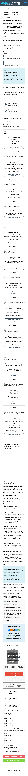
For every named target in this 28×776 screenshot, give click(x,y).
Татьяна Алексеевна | (11, 728)
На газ (11, 700)
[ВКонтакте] (9, 630)
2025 (11, 693)
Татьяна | (8, 713)
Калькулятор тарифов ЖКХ (14, 760)
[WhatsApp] (19, 630)
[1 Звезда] (11, 635)
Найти (19, 686)
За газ (10, 111)
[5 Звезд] (9, 638)
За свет (10, 105)
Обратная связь (14, 772)
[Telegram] (16, 630)
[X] (14, 630)
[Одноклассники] (11, 630)
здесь (19, 751)
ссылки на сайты (15, 617)
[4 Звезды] (17, 637)
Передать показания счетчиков (14, 756)
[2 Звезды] (17, 635)
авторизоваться (17, 675)
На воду (12, 706)
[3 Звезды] (11, 637)
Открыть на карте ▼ (14, 151)
